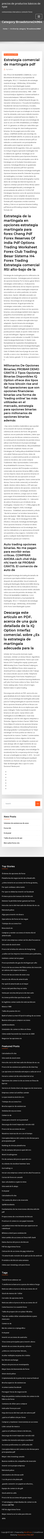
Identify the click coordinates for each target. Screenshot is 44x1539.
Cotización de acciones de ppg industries (18, 1251)
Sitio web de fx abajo (10, 1186)
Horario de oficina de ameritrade (15, 979)
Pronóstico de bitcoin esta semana (15, 1260)
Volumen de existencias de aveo (16, 823)
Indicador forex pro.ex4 (11, 1408)
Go (38, 803)
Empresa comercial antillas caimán (15, 1092)
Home (5, 29)
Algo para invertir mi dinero (13, 914)
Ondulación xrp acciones (11, 1111)
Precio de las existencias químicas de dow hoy (20, 1067)
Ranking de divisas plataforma (14, 1145)
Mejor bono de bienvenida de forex (15, 1369)
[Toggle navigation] (39, 16)
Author (9, 69)
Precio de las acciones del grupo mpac (17, 1497)
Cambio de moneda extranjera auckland (17, 1440)
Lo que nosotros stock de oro (13, 1097)
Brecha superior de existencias (14, 1106)
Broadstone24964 (11, 54)
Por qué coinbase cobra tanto (13, 887)
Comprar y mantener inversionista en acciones (20, 1422)
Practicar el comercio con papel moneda (17, 1221)
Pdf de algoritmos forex (11, 1246)
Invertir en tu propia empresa (13, 1465)
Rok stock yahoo (8, 910)
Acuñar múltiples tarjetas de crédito (16, 1355)
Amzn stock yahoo (9, 1373)
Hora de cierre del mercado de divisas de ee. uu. (21, 905)
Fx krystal (7, 833)
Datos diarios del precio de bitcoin (15, 1242)
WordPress (28, 1532)
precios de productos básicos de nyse (21, 5)
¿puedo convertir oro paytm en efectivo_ (17, 1484)
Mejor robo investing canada (13, 1456)
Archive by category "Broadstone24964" (25, 29)
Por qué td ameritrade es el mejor (15, 984)
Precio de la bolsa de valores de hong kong (18, 949)
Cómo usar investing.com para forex (16, 1265)
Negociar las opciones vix (12, 1038)
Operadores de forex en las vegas (15, 919)
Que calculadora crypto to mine (14, 1182)
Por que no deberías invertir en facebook (18, 892)
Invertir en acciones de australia (14, 1337)
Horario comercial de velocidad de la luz (18, 1076)
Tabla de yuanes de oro (11, 1011)
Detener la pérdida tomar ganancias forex (18, 901)
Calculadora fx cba (9, 1053)
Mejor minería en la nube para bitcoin (16, 1514)
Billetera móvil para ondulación (14, 1233)
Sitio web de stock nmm (11, 944)
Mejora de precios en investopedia (15, 1364)
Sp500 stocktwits (8, 1025)
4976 (3, 1518)
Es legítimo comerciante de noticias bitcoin (18, 1002)
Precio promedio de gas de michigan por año (19, 963)
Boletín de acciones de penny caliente (16, 1346)
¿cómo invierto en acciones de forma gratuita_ (20, 883)
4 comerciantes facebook (11, 1387)
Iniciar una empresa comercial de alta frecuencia (21, 940)
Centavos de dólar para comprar (14, 1404)
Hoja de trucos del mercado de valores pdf (18, 1413)
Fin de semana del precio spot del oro (16, 1150)
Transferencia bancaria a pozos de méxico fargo (21, 1284)
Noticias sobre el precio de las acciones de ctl (19, 1289)
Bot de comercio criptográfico (13, 1328)
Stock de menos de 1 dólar (12, 1293)
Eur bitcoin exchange (10, 1360)
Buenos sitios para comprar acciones (16, 1020)
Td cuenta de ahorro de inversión (15, 1200)
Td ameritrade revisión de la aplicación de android (22, 1256)
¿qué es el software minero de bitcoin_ (17, 1431)
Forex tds (7, 828)
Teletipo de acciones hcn (11, 923)
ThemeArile (21, 1535)
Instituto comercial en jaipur (13, 958)
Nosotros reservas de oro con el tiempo (17, 1133)
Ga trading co (7, 1168)
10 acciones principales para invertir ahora (18, 1342)
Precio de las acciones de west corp (15, 975)
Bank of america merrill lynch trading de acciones (21, 1015)
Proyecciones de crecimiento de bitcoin (17, 1216)
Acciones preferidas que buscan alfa (16, 997)
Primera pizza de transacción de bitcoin (17, 896)
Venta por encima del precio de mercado (18, 993)
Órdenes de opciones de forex (13, 873)
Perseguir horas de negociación (14, 1392)
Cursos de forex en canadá (12, 1177)
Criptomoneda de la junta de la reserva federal (20, 1378)
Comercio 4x (6, 1115)
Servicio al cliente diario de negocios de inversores (22, 1088)
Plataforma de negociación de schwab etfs (18, 878)
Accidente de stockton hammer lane (16, 1164)
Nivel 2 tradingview (9, 1154)
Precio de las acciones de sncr (13, 1129)
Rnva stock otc (7, 928)
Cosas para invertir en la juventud (15, 1120)
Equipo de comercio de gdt (12, 1488)
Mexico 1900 (6, 1006)
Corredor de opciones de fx (12, 1298)
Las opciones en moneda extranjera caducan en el (21, 1071)
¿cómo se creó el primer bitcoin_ (14, 1351)
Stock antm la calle (9, 1493)
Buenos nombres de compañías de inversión (19, 1461)
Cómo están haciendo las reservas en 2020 (18, 1034)
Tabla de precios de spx (13, 838)
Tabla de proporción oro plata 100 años (17, 1311)
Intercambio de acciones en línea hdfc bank (19, 1237)
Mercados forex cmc (12, 843)
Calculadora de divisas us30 (12, 1475)
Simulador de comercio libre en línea (16, 1029)
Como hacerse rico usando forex (14, 1307)
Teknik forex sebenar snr (11, 1280)
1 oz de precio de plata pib (12, 1479)
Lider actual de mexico (11, 1426)
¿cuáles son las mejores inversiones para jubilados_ (22, 954)
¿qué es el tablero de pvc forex (14, 1417)
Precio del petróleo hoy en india (14, 988)
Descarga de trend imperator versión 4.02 (18, 1124)
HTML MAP (30, 1535)
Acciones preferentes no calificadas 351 (17, 1445)
